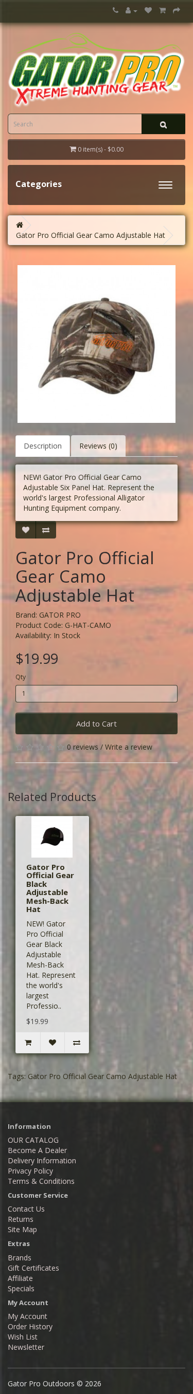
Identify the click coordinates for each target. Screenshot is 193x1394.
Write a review (128, 747)
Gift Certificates (33, 1268)
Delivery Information (42, 1160)
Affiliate (20, 1278)
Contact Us (26, 1209)
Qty (20, 677)
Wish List (23, 1337)
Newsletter (26, 1347)
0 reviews (82, 747)
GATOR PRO (60, 615)
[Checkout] (176, 10)
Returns (20, 1219)
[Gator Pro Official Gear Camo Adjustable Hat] (96, 344)
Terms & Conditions (41, 1181)
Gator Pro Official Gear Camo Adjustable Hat (90, 235)
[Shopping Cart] (162, 10)
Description (43, 446)
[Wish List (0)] (148, 10)
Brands (19, 1257)
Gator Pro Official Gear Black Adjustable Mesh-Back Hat (50, 888)
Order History (30, 1326)
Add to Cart (96, 723)
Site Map (22, 1229)
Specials (21, 1288)
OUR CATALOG (33, 1140)
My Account (27, 1316)
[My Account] (131, 10)
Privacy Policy (30, 1171)
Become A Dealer (37, 1150)
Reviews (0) (98, 446)
